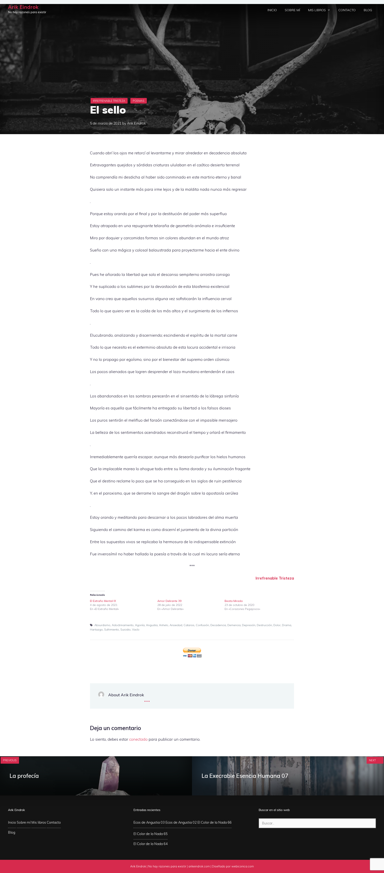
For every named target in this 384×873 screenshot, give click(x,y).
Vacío (135, 629)
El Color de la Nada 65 (150, 834)
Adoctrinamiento (123, 625)
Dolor (277, 625)
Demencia (234, 625)
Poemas (138, 100)
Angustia (152, 625)
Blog (368, 10)
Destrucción (264, 625)
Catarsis (189, 625)
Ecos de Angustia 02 (181, 822)
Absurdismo (102, 625)
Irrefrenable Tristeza (109, 100)
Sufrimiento (111, 629)
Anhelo (163, 625)
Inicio (272, 10)
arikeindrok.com (199, 866)
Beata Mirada (234, 601)
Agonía (140, 625)
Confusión (202, 625)
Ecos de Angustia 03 (149, 822)
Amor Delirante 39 (169, 601)
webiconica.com (242, 866)
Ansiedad (176, 625)
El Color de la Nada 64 (150, 844)
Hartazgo (96, 629)
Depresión (248, 625)
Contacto (347, 10)
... (147, 698)
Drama (286, 625)
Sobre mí (292, 10)
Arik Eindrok (23, 7)
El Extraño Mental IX (103, 601)
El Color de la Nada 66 (214, 822)
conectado (138, 739)
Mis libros (317, 10)
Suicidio (125, 629)
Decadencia (218, 625)
